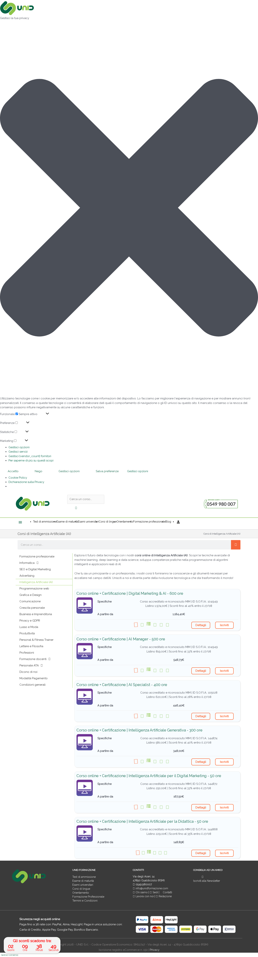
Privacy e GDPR (29, 620)
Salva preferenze (107, 471)
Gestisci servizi (18, 451)
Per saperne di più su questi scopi (30, 460)
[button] (129, 208)
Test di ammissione (84, 876)
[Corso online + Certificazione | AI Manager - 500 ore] (84, 651)
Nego (38, 471)
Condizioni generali (32, 684)
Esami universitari (82, 884)
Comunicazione (30, 601)
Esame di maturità (83, 880)
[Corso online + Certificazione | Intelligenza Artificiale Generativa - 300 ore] (84, 742)
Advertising (26, 575)
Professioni (26, 652)
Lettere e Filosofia (31, 646)
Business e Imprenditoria (35, 614)
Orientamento (80, 892)
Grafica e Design (30, 595)
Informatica (27, 563)
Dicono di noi (28, 672)
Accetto (13, 471)
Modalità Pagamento (33, 678)
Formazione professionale (36, 556)
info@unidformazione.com (151, 888)
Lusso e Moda (28, 627)
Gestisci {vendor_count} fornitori (29, 456)
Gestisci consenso (9, 955)
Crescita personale (32, 607)
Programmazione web (34, 588)
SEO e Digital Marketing (35, 569)
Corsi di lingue (81, 888)
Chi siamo (141, 892)
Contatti (167, 892)
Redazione (165, 896)
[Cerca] (235, 544)
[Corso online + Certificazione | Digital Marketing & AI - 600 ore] (84, 605)
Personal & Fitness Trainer (36, 640)
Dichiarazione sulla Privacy (26, 482)
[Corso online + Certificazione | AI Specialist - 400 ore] (84, 697)
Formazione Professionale (88, 896)
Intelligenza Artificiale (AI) (36, 582)
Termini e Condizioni (84, 900)
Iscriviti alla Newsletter (206, 880)
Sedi (155, 892)
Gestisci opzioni (18, 447)
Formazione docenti (32, 659)
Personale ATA (29, 665)
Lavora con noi (144, 896)
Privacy (154, 950)
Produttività (27, 633)
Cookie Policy (17, 477)
